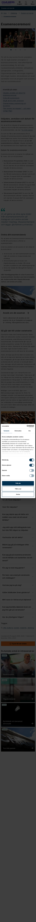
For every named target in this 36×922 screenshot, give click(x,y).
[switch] (31, 465)
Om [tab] (29, 431)
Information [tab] (18, 431)
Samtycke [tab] (6, 431)
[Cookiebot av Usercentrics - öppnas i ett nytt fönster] (26, 426)
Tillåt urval (18, 489)
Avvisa (18, 494)
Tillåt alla (18, 483)
